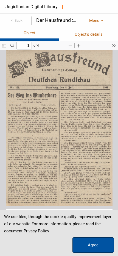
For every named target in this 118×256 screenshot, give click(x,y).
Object (29, 32)
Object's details (89, 34)
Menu (94, 20)
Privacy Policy (36, 231)
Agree (93, 245)
